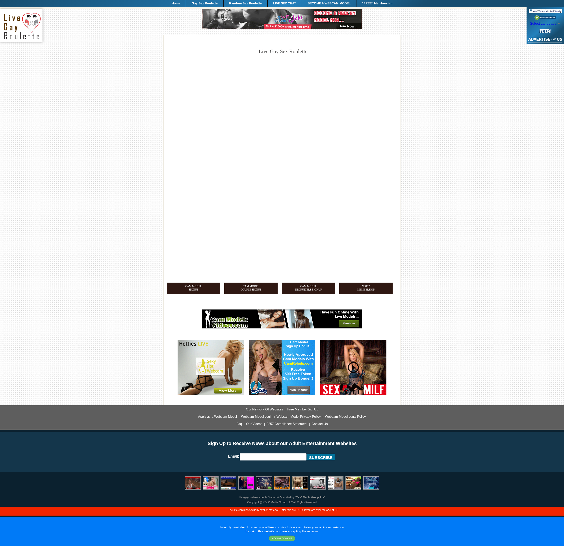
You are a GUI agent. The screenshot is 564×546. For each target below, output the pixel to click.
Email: (233, 456)
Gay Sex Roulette (205, 3)
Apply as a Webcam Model (217, 417)
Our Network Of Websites (264, 409)
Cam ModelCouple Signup (251, 288)
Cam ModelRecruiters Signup (308, 288)
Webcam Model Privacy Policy (298, 417)
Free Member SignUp (302, 409)
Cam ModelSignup (193, 288)
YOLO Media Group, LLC (310, 497)
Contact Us (320, 424)
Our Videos (254, 424)
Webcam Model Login (256, 417)
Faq (239, 424)
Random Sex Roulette (245, 3)
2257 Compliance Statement (287, 424)
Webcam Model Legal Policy (345, 417)
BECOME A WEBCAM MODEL (329, 3)
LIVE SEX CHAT (284, 3)
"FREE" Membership (377, 3)
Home (176, 3)
